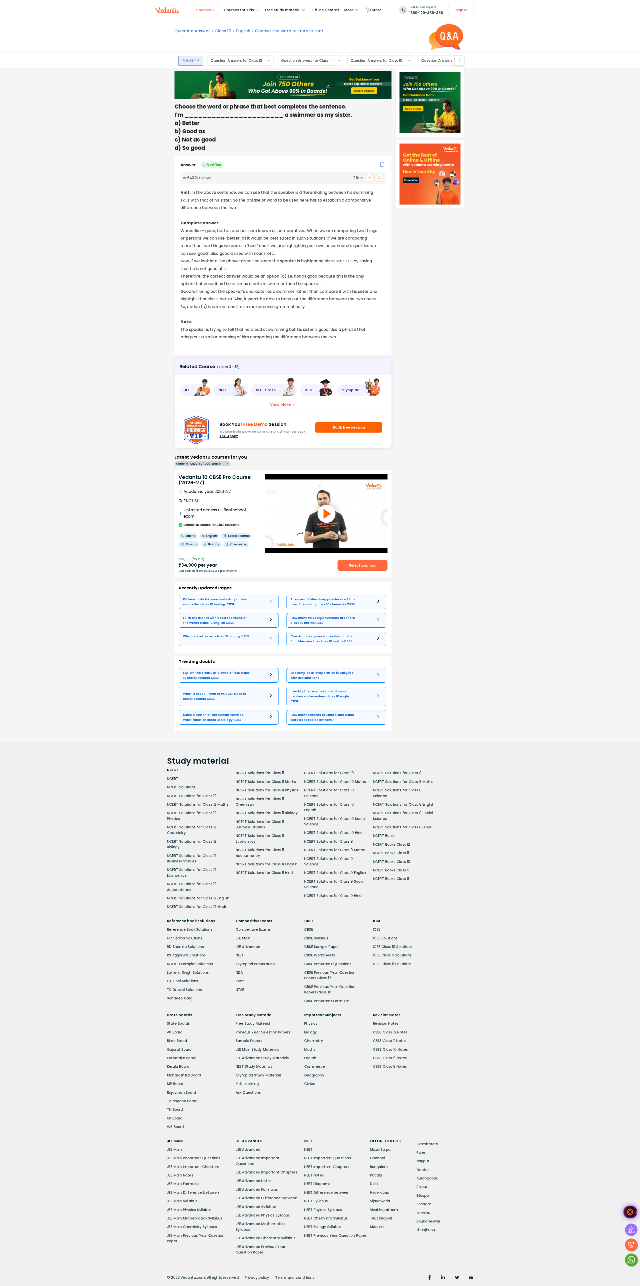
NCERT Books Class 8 (391, 878)
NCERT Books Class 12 (391, 844)
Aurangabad (427, 1178)
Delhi (374, 1183)
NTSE (240, 989)
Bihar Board (177, 1040)
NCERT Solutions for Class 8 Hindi (402, 827)
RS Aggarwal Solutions (186, 955)
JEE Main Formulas (183, 1183)
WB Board (175, 1126)
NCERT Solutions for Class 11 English (266, 864)
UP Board (175, 1118)
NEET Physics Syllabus (323, 1209)
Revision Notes (386, 1023)
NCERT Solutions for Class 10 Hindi (334, 832)
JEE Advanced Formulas (257, 1189)
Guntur (422, 1169)
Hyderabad (380, 1192)
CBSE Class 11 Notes (390, 1040)
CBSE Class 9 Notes (390, 1057)
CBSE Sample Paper (321, 946)
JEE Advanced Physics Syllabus (263, 1215)
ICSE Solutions (385, 938)
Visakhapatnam (384, 1209)
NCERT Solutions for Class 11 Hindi (265, 872)
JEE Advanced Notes (254, 1180)
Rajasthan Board (181, 1092)
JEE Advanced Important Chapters (266, 1172)
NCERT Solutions (181, 787)
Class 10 (223, 31)
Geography (314, 1075)
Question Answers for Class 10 (376, 60)
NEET (240, 955)
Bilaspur (423, 1195)
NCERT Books (384, 835)
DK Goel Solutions (182, 980)
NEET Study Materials (254, 1066)
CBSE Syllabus (316, 938)
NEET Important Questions (327, 1157)
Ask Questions (248, 1092)
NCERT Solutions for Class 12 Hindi (196, 906)
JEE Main (243, 938)
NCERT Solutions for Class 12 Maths (197, 804)
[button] (195, 390)
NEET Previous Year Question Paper (335, 1235)
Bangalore (379, 1166)
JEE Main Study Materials (257, 1049)
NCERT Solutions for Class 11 (260, 772)
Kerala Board (178, 1066)
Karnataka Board (181, 1057)
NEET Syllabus (316, 1200)
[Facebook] (429, 1278)
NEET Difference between (327, 1192)
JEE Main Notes (180, 1175)
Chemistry (313, 1040)
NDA (239, 972)
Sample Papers (249, 1040)
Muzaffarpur (381, 1149)
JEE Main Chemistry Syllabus (192, 1226)
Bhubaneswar (428, 1221)
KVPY (240, 980)
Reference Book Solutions (189, 929)
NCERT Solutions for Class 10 (329, 772)
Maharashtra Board (184, 1075)
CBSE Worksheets (319, 955)
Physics (310, 1023)
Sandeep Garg (179, 998)
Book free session (349, 427)
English (243, 31)
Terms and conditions (294, 1277)
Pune (421, 1152)
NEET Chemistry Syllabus (326, 1218)
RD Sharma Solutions (185, 946)
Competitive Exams (253, 929)
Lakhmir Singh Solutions (188, 972)
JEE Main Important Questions (193, 1157)
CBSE (308, 929)
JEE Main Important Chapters (193, 1166)
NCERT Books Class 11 (391, 852)
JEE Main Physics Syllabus (189, 1209)
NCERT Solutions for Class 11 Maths (266, 781)
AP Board (175, 1032)
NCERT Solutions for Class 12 (191, 795)
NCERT (172, 778)
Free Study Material (253, 1023)
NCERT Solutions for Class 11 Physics (267, 790)
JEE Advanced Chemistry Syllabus (266, 1237)
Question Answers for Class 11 (306, 60)
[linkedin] (443, 1278)
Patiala (376, 1175)
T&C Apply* (229, 436)
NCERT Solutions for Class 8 (397, 772)
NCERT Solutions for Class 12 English (198, 898)
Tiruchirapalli (381, 1218)
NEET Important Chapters (327, 1166)
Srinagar (423, 1203)
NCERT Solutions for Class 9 (328, 841)
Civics (309, 1083)
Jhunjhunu (425, 1229)
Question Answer (192, 31)
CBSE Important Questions (328, 963)
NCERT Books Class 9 (391, 870)
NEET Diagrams (317, 1183)
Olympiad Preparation (255, 963)
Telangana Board (182, 1100)
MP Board (175, 1083)
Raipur (422, 1186)
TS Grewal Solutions (184, 989)
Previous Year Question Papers (263, 1032)
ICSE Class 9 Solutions (392, 955)
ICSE (376, 929)
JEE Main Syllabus (182, 1200)
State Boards (178, 1023)
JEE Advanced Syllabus (256, 1206)
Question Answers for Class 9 (446, 60)
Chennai (377, 1157)
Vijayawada (380, 1200)
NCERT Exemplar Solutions (190, 963)
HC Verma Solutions (184, 938)
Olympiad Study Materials (259, 1075)
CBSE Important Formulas (327, 1000)
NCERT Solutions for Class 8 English (404, 804)
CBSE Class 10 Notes (390, 1049)
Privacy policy (257, 1277)
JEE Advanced (248, 946)
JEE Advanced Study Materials (262, 1057)
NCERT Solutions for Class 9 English (335, 872)
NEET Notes (314, 1175)
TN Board (175, 1109)
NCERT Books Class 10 (391, 861)
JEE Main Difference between (193, 1192)
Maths (309, 1049)
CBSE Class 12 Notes (390, 1032)
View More (280, 404)
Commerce (314, 1066)
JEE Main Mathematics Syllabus (194, 1218)
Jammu (423, 1212)
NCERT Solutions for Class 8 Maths (403, 781)
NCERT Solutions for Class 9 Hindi (333, 895)
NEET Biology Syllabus (323, 1226)
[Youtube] (471, 1278)
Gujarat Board (179, 1049)
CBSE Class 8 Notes (390, 1066)
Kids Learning (247, 1083)
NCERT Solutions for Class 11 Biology (267, 812)
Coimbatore (427, 1143)
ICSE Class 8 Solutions (392, 963)
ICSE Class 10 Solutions (393, 946)
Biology (310, 1032)
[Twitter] (457, 1278)
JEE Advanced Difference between (267, 1197)
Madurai (377, 1226)
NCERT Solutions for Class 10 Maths (335, 781)
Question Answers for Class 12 (236, 60)
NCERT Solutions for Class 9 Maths (334, 849)
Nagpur (422, 1160)
